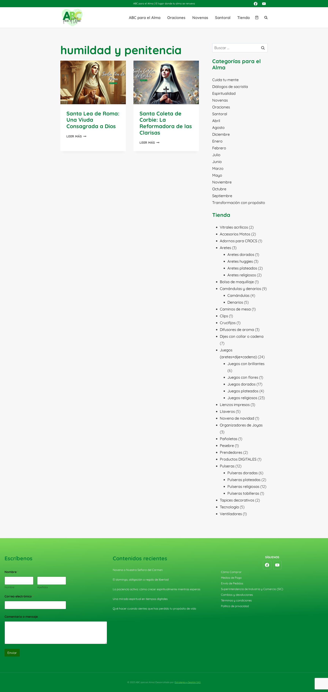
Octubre (219, 189)
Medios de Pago (231, 577)
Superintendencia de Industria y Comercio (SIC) (252, 589)
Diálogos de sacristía (230, 86)
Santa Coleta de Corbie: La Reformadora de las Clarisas (166, 123)
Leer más (76, 136)
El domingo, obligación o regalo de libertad (141, 579)
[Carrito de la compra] (257, 17)
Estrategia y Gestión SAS (188, 682)
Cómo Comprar (231, 572)
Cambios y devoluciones (237, 594)
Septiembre (222, 195)
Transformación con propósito (238, 202)
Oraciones (176, 17)
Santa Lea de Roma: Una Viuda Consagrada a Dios (92, 119)
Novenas (200, 17)
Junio (217, 161)
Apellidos (42, 587)
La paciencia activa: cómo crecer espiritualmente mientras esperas (156, 589)
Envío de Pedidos (232, 583)
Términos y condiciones (236, 600)
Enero (217, 141)
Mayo (217, 175)
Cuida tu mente (225, 79)
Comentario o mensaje (21, 616)
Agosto (218, 127)
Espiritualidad (224, 93)
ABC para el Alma (144, 17)
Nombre (9, 587)
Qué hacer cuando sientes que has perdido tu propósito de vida (154, 608)
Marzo (217, 168)
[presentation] (93, 82)
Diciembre (221, 134)
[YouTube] (264, 3)
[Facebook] (255, 3)
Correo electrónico (19, 596)
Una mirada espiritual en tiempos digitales (140, 599)
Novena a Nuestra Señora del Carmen (138, 570)
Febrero (219, 148)
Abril (216, 120)
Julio (216, 154)
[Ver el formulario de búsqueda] (264, 17)
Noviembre (222, 182)
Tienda (243, 17)
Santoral (222, 17)
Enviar (12, 653)
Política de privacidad (235, 606)
